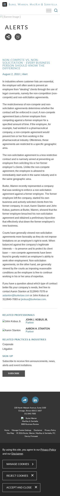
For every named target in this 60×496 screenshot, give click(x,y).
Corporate (7, 344)
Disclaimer (38, 430)
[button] (8, 36)
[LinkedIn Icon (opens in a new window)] (35, 400)
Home (6, 430)
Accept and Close (19, 487)
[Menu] (49, 10)
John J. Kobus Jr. (37, 319)
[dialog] (30, 469)
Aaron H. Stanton (38, 328)
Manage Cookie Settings (21, 430)
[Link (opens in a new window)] (30, 421)
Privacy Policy (50, 430)
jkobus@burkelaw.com (33, 299)
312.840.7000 (30, 414)
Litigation (7, 349)
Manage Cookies (17, 464)
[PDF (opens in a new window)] (18, 36)
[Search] (56, 10)
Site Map (10, 433)
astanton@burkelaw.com (15, 295)
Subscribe (13, 373)
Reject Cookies (17, 475)
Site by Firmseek (31, 436)
